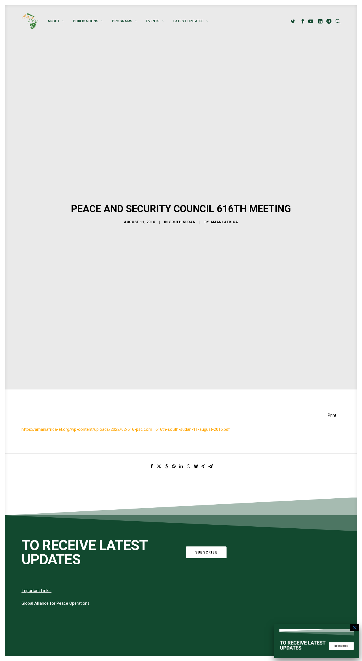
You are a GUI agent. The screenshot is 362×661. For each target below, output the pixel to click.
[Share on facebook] (151, 466)
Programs (122, 21)
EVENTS (153, 21)
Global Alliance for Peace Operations (55, 603)
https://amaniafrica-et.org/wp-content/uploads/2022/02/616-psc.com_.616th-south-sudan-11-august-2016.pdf (125, 429)
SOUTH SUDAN (182, 222)
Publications (85, 21)
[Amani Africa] (29, 21)
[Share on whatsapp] (188, 466)
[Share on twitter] (159, 466)
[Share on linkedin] (181, 466)
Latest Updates (188, 21)
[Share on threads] (166, 466)
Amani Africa (224, 222)
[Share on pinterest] (173, 466)
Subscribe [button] (206, 552)
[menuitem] (56, 21)
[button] (293, 21)
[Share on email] (210, 466)
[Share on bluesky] (195, 466)
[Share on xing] (203, 466)
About (54, 21)
